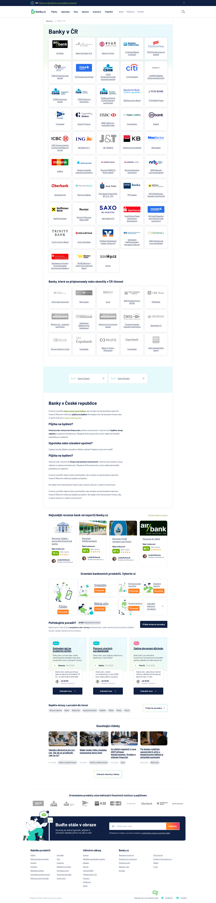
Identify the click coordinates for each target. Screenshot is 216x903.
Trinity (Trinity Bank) (60, 242)
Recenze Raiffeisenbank (89, 539)
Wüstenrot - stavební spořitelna (60, 325)
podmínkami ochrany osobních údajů (156, 833)
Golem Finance (84, 124)
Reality (118, 710)
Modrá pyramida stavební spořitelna (84, 171)
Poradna (141, 12)
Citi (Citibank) (132, 77)
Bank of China (108, 53)
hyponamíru (132, 124)
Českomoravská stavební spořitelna (132, 325)
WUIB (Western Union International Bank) (84, 265)
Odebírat (173, 826)
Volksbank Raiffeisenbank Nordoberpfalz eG (132, 242)
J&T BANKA (108, 147)
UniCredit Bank (84, 242)
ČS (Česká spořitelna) (84, 77)
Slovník (85, 867)
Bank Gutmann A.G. (84, 53)
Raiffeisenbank (60, 218)
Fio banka (60, 124)
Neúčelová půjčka (37, 871)
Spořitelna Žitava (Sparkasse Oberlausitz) (132, 218)
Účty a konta (158, 855)
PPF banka (132, 195)
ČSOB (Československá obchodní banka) (108, 76)
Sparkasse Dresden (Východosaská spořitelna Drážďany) (60, 265)
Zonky (108, 265)
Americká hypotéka (64, 874)
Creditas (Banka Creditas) (132, 53)
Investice (97, 11)
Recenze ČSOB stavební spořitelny (121, 540)
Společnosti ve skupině (128, 859)
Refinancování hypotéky (39, 859)
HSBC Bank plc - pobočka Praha (108, 124)
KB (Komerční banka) (132, 147)
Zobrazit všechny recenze (157, 515)
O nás (155, 867)
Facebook (168, 898)
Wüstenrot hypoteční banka (108, 325)
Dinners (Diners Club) (60, 349)
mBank (60, 171)
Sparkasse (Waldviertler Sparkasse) (84, 325)
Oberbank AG (60, 195)
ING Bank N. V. (84, 147)
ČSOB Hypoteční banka (60, 100)
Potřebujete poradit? (62, 622)
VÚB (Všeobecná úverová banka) (156, 242)
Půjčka (111, 710)
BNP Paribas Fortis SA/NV (132, 302)
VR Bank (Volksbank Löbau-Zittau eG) (108, 242)
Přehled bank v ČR (90, 874)
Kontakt (122, 871)
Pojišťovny (130, 12)
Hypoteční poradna (89, 710)
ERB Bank (156, 302)
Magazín (86, 863)
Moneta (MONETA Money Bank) (108, 171)
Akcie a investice (56, 710)
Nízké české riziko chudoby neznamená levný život (93, 751)
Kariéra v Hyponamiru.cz (162, 859)
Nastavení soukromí (126, 855)
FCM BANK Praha (156, 100)
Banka (67, 710)
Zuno (108, 302)
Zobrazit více (66, 691)
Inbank (156, 124)
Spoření (85, 11)
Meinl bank (84, 302)
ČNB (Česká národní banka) (60, 76)
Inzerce (85, 855)
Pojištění (109, 11)
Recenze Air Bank (151, 538)
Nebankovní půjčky (64, 867)
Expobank (84, 349)
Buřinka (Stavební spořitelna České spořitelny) (156, 218)
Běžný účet (76, 710)
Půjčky (54, 11)
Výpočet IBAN (88, 871)
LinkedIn (183, 898)
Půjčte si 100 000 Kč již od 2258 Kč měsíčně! (58, 3)
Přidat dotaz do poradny (154, 624)
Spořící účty (61, 878)
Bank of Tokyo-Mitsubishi (108, 349)
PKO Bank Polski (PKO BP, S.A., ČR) (108, 194)
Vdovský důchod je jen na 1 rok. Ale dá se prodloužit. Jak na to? (62, 753)
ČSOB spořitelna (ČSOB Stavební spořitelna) (108, 100)
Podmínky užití (124, 863)
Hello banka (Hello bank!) (156, 349)
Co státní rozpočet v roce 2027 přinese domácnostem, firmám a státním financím (123, 753)
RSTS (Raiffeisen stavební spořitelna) (156, 194)
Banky (121, 12)
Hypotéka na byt (63, 871)
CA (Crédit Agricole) (60, 302)
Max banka (156, 147)
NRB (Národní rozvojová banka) (156, 171)
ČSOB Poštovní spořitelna (84, 100)
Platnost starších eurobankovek (102, 649)
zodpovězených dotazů (89, 623)
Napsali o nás (124, 867)
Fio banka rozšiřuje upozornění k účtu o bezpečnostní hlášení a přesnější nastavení (151, 753)
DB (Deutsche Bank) (132, 100)
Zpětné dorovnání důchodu (148, 648)
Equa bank (132, 349)
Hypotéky (65, 11)
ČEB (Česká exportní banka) (156, 53)
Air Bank (60, 53)
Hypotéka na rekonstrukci (40, 874)
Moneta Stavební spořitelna (132, 171)
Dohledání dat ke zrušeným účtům (62, 649)
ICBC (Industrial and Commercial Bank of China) (60, 147)
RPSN (85, 886)
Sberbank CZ (156, 325)
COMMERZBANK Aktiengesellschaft (156, 76)
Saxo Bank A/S (108, 218)
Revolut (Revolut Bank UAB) (84, 218)
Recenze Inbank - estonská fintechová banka (62, 541)
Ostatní (127, 710)
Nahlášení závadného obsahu (94, 859)
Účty (76, 11)
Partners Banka (84, 195)
